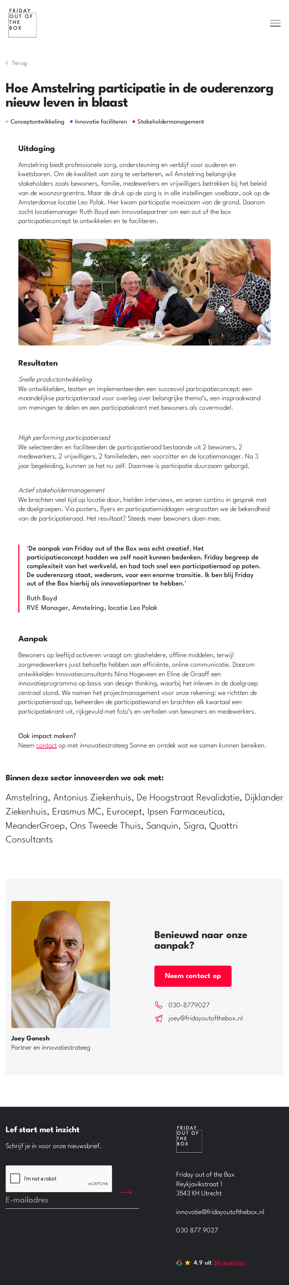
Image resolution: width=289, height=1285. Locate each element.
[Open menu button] (275, 23)
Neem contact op (193, 976)
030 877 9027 (197, 1230)
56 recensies (229, 1263)
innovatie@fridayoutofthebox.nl (220, 1212)
